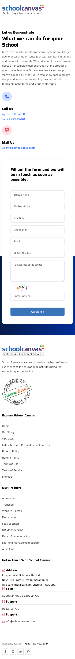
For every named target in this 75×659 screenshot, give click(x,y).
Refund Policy (10, 458)
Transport (8, 505)
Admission (8, 498)
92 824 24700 (15, 119)
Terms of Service (12, 470)
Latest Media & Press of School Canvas (26, 445)
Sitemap (7, 477)
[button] (71, 10)
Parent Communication (16, 536)
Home (5, 426)
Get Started (37, 312)
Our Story (8, 432)
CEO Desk (8, 439)
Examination (9, 517)
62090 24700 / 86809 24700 (20, 596)
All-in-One (8, 549)
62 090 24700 (15, 114)
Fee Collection (10, 524)
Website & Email (12, 511)
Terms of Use (10, 464)
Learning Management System (20, 543)
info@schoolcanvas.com (20, 148)
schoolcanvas (11, 644)
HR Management (12, 530)
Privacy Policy (11, 451)
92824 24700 (10, 609)
